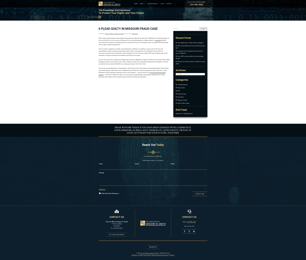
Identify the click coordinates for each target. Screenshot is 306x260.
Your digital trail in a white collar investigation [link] (190, 43)
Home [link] (136, 3)
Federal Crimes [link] (181, 94)
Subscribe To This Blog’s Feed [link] (184, 113)
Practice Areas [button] (152, 3)
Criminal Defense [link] (182, 85)
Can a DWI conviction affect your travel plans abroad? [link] (189, 57)
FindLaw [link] (172, 255)
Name (101, 164)
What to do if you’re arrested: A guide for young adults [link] (190, 63)
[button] (184, 231)
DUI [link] (178, 91)
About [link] (142, 3)
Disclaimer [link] (134, 255)
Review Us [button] (153, 247)
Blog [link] (162, 3)
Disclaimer (102, 189)
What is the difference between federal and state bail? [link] (190, 47)
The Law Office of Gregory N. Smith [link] (114, 34)
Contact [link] (169, 3)
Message (101, 173)
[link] (109, 4)
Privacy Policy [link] (147, 255)
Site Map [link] (140, 255)
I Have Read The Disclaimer (110, 193)
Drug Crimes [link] (181, 88)
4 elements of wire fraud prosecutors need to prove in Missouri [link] (189, 52)
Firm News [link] (135, 34)
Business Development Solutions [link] (160, 255)
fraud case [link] (158, 40)
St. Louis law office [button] (116, 235)
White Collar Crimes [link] (183, 103)
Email (137, 164)
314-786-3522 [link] (196, 5)
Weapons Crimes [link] (182, 100)
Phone (173, 164)
